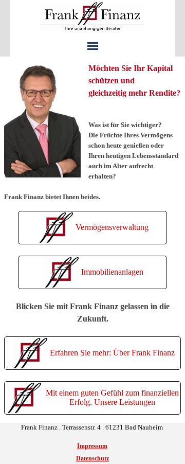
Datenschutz (92, 458)
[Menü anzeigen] (93, 46)
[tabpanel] (92, 132)
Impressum (92, 446)
